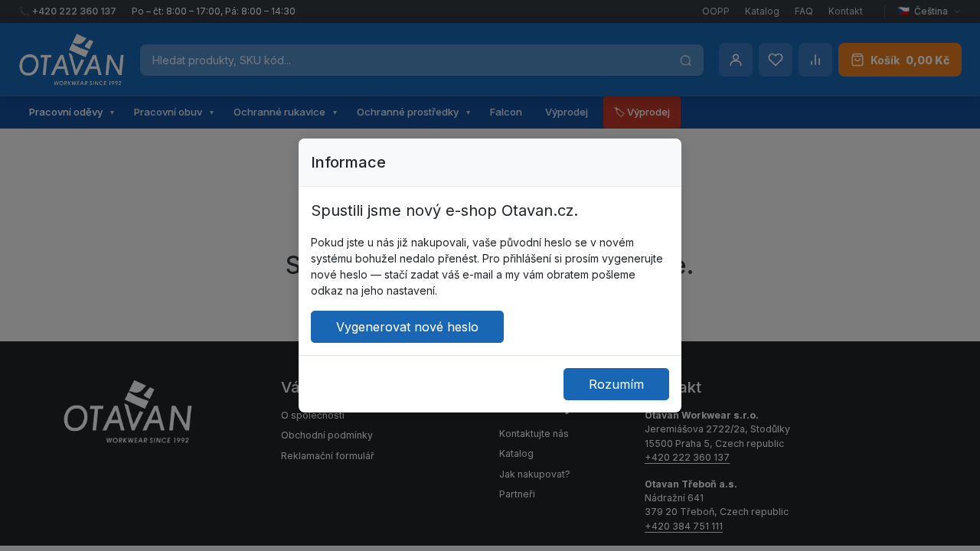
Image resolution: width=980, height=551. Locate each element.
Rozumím (616, 384)
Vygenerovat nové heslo (407, 326)
